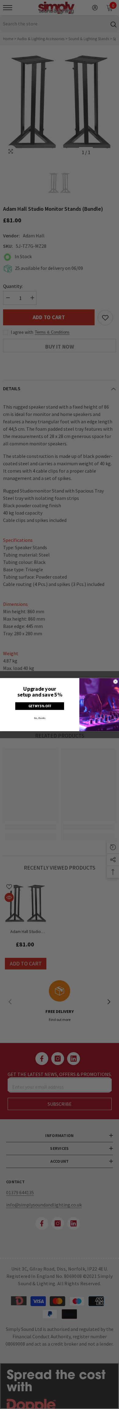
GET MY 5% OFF (39, 706)
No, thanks (39, 718)
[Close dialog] (115, 681)
